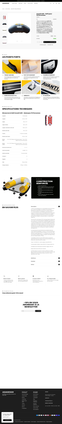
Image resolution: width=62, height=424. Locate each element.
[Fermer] (12, 412)
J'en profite (42, 0)
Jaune (52, 36)
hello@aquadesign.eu (49, 400)
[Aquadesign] (5, 3)
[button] (53, 3)
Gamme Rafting (7, 8)
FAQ (6, 281)
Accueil (3, 8)
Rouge (55, 36)
